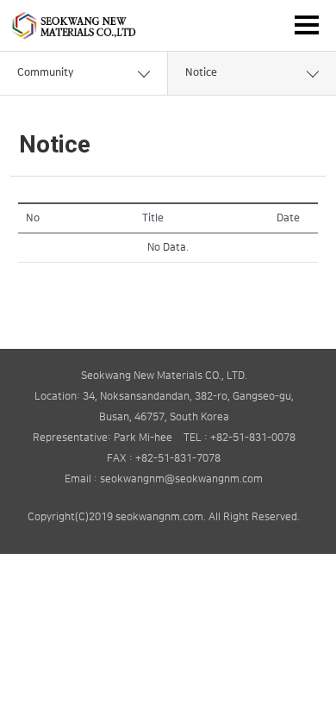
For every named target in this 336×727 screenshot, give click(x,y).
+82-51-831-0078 (253, 438)
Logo (73, 25)
